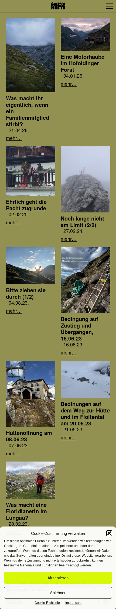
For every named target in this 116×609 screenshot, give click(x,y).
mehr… (14, 137)
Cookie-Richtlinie (47, 603)
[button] (109, 533)
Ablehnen (58, 592)
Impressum (73, 603)
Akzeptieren (58, 578)
